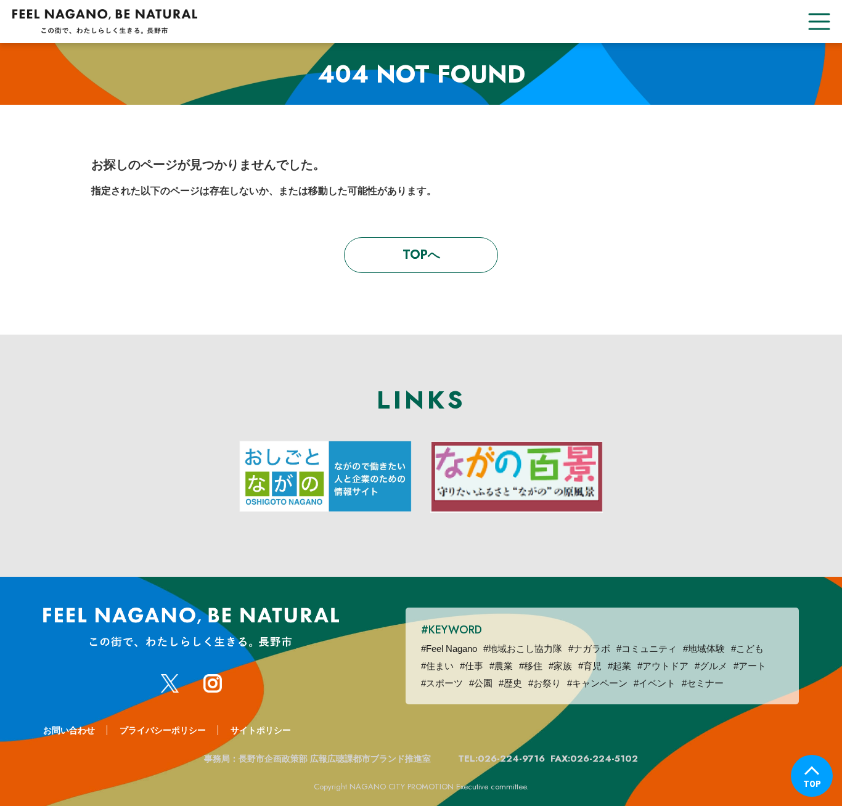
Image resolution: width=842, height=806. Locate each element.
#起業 (619, 666)
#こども (747, 648)
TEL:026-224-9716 (501, 758)
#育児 (590, 666)
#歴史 (510, 683)
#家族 (560, 666)
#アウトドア (663, 666)
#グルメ (711, 666)
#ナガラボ (589, 648)
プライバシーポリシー (163, 730)
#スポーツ (442, 683)
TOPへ (421, 255)
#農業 (501, 666)
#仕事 (471, 666)
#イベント (655, 683)
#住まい (437, 666)
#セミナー (703, 683)
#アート (750, 666)
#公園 (481, 683)
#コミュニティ (646, 648)
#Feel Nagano (449, 648)
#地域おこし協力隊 (522, 648)
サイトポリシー (261, 730)
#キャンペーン (597, 683)
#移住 (530, 666)
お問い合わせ (69, 730)
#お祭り (544, 683)
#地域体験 (704, 648)
